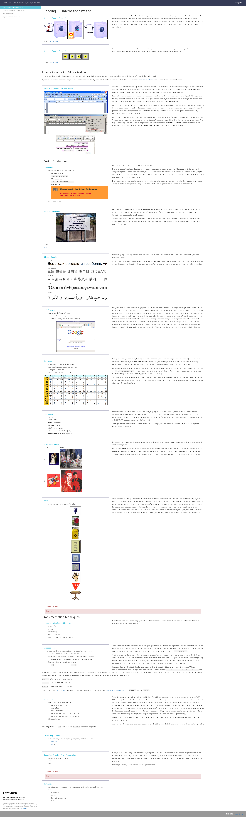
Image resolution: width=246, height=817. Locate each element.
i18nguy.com (53, 41)
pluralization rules (60, 690)
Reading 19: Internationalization (13, 7)
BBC (45, 247)
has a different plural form (116, 690)
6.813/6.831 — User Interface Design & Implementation (22, 3)
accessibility (238, 814)
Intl (52, 744)
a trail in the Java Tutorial (145, 80)
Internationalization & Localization (14, 10)
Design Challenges (8, 14)
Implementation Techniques (12, 17)
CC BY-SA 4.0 (23, 808)
